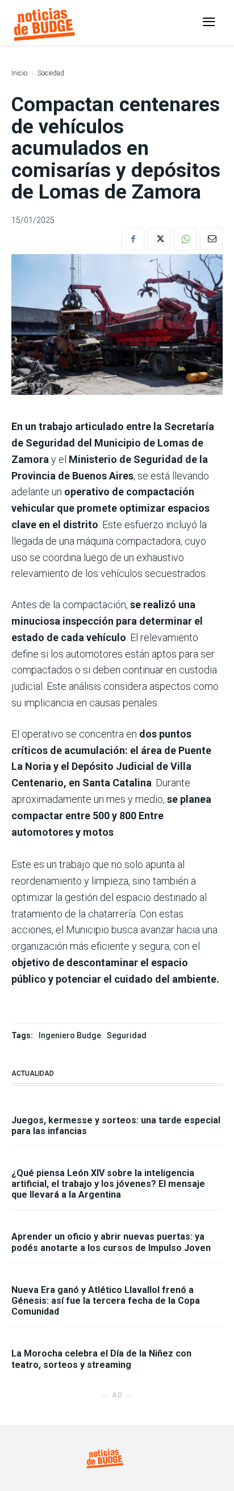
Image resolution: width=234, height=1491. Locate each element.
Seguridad (127, 1035)
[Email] (211, 239)
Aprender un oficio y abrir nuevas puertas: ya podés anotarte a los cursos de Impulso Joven (111, 1242)
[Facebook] (133, 239)
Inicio (19, 73)
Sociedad (50, 73)
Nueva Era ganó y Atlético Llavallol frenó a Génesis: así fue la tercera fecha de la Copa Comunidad (105, 1300)
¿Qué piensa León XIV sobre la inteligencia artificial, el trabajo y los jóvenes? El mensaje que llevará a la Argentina (108, 1184)
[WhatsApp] (185, 239)
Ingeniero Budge (70, 1035)
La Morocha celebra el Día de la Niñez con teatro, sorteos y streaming (101, 1359)
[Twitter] (159, 239)
